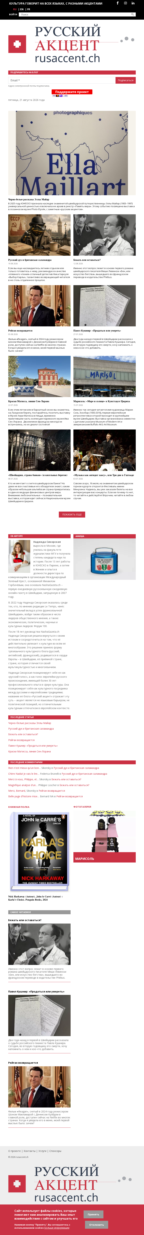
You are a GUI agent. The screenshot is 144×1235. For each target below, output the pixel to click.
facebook (118, 3)
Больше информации (56, 1227)
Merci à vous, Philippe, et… (23, 779)
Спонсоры (55, 1151)
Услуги (42, 1151)
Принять (93, 1214)
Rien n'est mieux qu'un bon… (24, 768)
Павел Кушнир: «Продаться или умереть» (33, 745)
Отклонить (96, 1224)
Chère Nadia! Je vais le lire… (23, 773)
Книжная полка (18, 807)
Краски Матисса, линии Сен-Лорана (29, 751)
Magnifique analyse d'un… (23, 785)
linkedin (133, 3)
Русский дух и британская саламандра (31, 728)
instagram (125, 3)
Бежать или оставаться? (23, 734)
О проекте (14, 1151)
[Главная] (72, 43)
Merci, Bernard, (17, 790)
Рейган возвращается (21, 740)
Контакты (29, 1151)
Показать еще (72, 514)
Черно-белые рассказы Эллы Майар (29, 723)
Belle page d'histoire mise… (23, 796)
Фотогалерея (82, 806)
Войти (13, 14)
